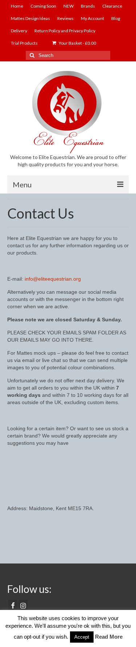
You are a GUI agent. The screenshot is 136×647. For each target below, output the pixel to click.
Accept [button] (81, 637)
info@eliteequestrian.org (53, 279)
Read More (109, 637)
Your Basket (77, 43)
